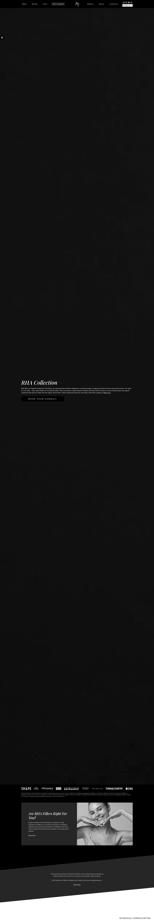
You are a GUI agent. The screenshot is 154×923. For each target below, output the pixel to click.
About (101, 4)
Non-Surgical (58, 4)
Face (45, 4)
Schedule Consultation (134, 918)
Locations (113, 4)
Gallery (90, 4)
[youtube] (129, 2)
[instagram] (124, 2)
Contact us (127, 5)
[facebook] (126, 2)
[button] (2, 38)
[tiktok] (131, 2)
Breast (35, 4)
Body (24, 4)
